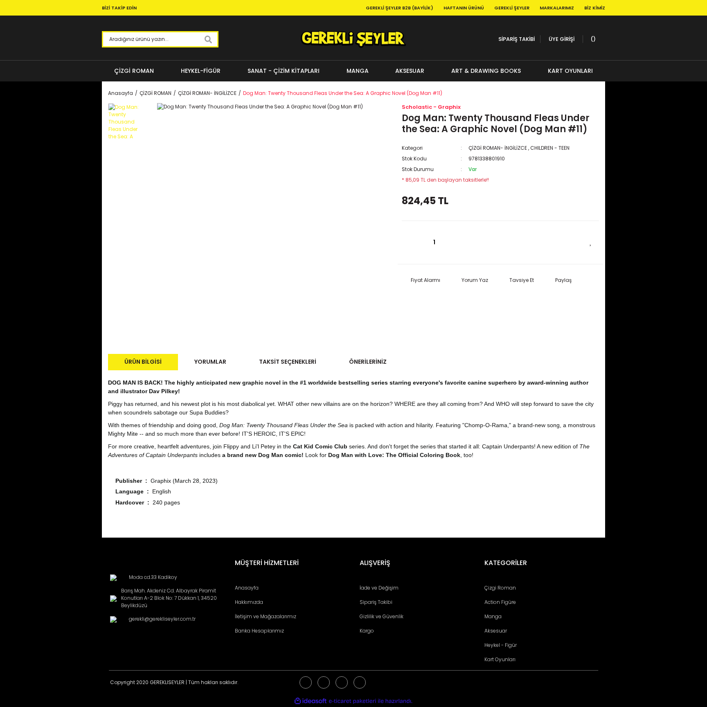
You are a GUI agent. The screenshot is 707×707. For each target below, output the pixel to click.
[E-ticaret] (352, 701)
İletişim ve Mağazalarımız (265, 616)
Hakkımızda (249, 602)
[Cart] (592, 39)
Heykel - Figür (500, 645)
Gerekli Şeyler (511, 8)
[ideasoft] (310, 701)
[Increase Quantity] (457, 242)
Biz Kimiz (594, 8)
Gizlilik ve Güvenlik (381, 616)
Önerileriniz (368, 362)
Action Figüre (500, 602)
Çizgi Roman (500, 587)
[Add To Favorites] (591, 241)
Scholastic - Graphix (431, 107)
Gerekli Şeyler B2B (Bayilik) (399, 8)
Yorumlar (210, 362)
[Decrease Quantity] (412, 242)
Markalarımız (557, 8)
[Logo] (353, 39)
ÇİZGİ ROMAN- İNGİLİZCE (497, 147)
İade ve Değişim (379, 587)
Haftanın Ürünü (464, 8)
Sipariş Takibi (376, 602)
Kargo (367, 630)
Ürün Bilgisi (143, 362)
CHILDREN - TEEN (550, 147)
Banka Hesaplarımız (259, 630)
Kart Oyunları (500, 659)
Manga (493, 616)
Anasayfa (247, 587)
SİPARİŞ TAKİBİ (516, 39)
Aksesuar (495, 630)
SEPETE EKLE (524, 242)
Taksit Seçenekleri (287, 362)
